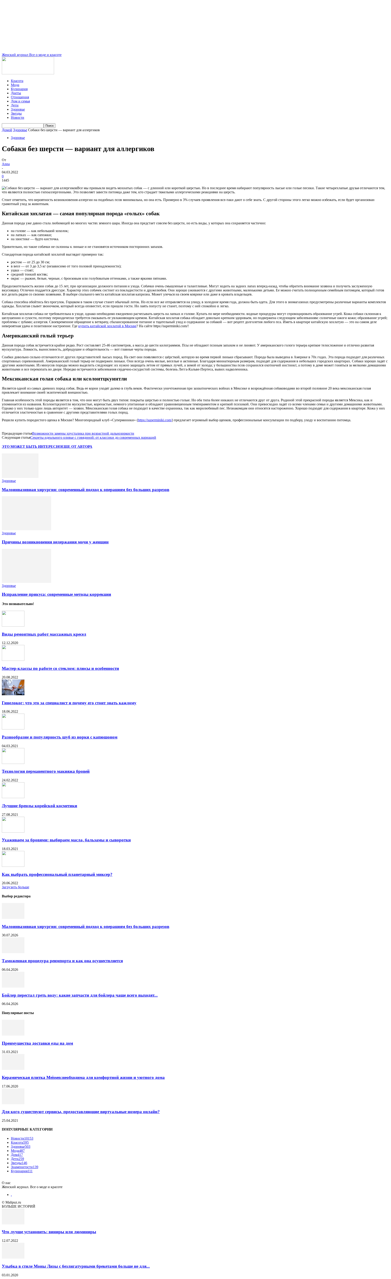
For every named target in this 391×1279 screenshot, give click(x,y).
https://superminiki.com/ (155, 420)
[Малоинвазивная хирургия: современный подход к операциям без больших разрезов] (20, 477)
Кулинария (19, 89)
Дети (15, 105)
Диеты (16, 93)
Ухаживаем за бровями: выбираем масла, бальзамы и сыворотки (66, 840)
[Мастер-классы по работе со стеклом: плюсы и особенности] (13, 659)
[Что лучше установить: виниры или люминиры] (13, 1223)
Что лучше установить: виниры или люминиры (49, 1231)
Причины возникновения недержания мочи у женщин (55, 542)
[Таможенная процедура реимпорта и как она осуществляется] (13, 952)
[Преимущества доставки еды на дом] (13, 1034)
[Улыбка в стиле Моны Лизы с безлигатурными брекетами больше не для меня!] (13, 1257)
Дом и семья (20, 101)
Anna (6, 164)
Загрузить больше (15, 887)
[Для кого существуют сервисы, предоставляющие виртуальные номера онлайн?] (13, 1103)
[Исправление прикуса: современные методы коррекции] (26, 582)
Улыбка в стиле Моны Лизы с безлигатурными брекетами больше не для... (76, 1266)
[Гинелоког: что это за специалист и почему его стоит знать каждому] (13, 694)
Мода (15, 85)
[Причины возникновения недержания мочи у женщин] (26, 529)
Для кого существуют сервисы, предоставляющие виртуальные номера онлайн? (81, 1111)
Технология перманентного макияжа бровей (46, 771)
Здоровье (18, 109)
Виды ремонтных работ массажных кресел (44, 634)
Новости (17, 117)
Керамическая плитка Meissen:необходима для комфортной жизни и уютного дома (83, 1077)
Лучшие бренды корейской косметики (39, 805)
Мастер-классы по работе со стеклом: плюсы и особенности (60, 668)
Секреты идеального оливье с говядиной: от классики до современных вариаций (93, 437)
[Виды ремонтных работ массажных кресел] (13, 625)
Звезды (16, 113)
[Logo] (28, 73)
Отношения (20, 97)
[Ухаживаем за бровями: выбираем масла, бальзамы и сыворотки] (13, 831)
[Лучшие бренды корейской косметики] (13, 797)
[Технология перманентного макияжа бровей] (13, 763)
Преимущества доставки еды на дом (37, 1043)
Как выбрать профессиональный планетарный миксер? (57, 874)
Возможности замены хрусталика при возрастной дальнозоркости (83, 433)
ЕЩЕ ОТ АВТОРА (76, 446)
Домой (7, 130)
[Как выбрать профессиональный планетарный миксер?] (13, 865)
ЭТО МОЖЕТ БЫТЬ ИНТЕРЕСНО (31, 446)
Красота (17, 81)
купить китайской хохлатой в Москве (107, 326)
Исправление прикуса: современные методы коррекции (56, 594)
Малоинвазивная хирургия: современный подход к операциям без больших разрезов (85, 489)
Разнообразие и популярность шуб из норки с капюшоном (59, 737)
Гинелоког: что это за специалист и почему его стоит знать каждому (69, 702)
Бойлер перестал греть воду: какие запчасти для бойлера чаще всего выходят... (80, 995)
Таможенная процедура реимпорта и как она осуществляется (62, 960)
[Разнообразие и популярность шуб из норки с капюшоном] (13, 728)
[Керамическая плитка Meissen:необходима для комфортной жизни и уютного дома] (13, 1069)
